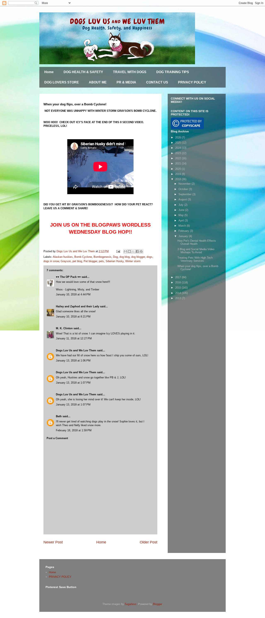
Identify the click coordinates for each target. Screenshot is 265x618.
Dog (115, 256)
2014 (178, 293)
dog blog (124, 256)
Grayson (66, 261)
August (183, 199)
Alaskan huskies (63, 256)
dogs (149, 256)
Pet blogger (90, 261)
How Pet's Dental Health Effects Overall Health (196, 242)
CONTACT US (157, 82)
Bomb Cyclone (83, 256)
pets (101, 261)
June (181, 210)
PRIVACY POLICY (192, 82)
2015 (178, 287)
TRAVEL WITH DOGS (129, 72)
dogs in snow (51, 261)
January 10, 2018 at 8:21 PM (73, 316)
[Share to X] (133, 251)
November (185, 183)
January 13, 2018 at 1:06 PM (73, 360)
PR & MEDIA (126, 82)
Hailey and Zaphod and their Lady (77, 306)
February (184, 230)
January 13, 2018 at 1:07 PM (73, 382)
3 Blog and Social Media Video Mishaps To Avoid (195, 251)
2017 (178, 277)
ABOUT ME (98, 82)
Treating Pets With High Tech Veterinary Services (195, 259)
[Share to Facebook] (137, 251)
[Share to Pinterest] (141, 251)
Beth (59, 416)
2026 (178, 137)
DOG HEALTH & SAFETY (83, 72)
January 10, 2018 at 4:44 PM (73, 294)
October (183, 189)
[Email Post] (118, 251)
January (183, 236)
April (181, 220)
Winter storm (133, 261)
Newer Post (53, 542)
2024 (178, 147)
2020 (178, 168)
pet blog (77, 261)
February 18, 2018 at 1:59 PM (74, 430)
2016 (178, 282)
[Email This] (125, 251)
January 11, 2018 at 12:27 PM (74, 338)
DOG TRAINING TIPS (172, 72)
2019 (178, 174)
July (181, 204)
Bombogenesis (102, 256)
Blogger (157, 604)
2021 (178, 163)
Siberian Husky (115, 261)
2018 (178, 179)
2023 (178, 153)
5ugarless (130, 604)
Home (49, 72)
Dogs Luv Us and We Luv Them (76, 350)
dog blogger (138, 256)
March (182, 225)
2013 (178, 298)
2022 (178, 158)
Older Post (148, 542)
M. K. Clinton (64, 328)
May (181, 215)
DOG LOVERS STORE (61, 82)
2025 (178, 142)
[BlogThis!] (129, 251)
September (185, 194)
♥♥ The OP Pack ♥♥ (68, 276)
